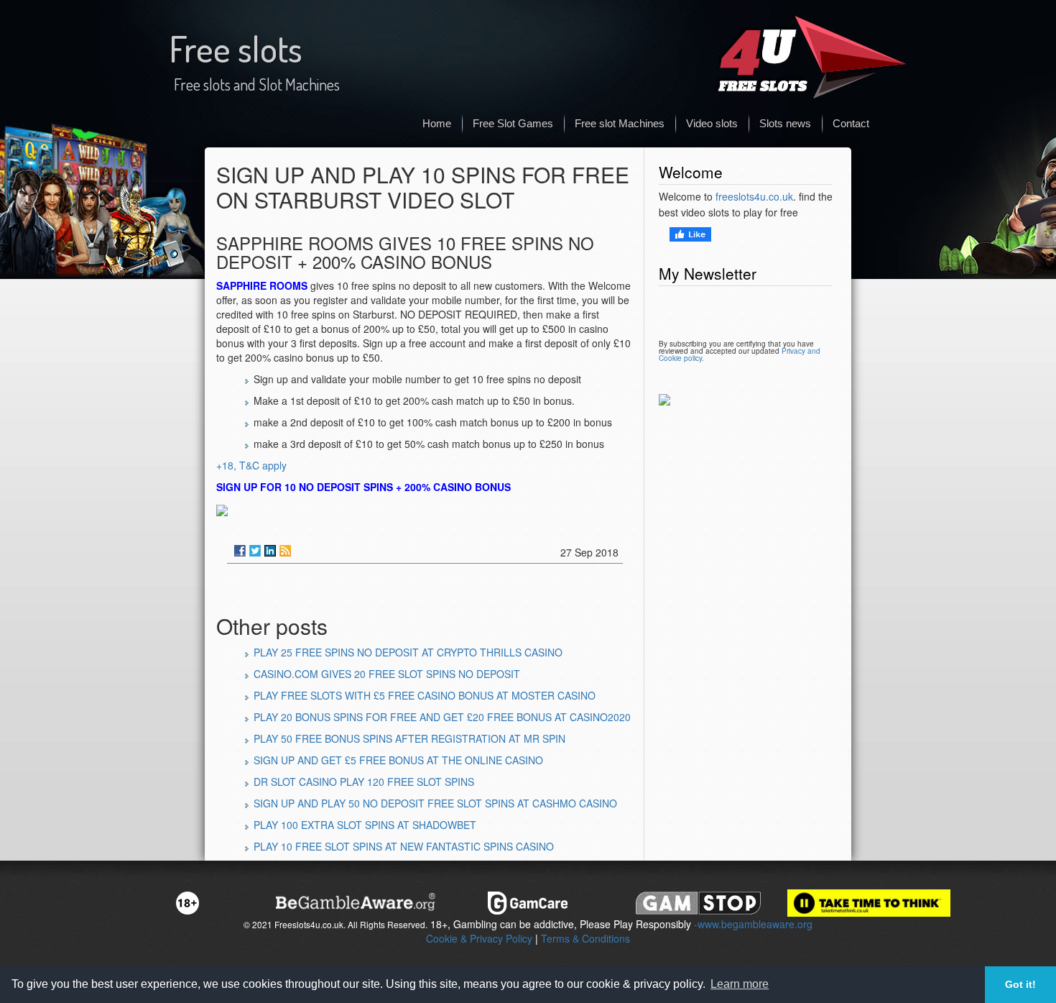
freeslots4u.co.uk (754, 196)
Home (436, 123)
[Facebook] (240, 551)
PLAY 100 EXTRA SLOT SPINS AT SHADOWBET (365, 824)
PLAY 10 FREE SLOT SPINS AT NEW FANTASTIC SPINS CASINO (404, 846)
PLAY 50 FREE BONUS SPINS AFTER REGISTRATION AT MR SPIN (409, 738)
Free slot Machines (619, 123)
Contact (851, 123)
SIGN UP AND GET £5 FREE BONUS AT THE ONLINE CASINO (398, 760)
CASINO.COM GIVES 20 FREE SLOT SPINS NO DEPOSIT (387, 674)
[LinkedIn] (270, 551)
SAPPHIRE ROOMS (261, 285)
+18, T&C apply (251, 465)
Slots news (785, 123)
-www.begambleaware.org (753, 924)
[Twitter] (255, 551)
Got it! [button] (1020, 984)
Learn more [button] (739, 984)
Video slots (712, 123)
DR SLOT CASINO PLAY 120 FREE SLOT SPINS (364, 781)
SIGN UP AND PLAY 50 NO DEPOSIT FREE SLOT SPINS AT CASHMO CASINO (435, 803)
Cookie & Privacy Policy (479, 938)
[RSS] (285, 551)
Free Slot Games (513, 123)
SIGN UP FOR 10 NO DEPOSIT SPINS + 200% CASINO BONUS (363, 487)
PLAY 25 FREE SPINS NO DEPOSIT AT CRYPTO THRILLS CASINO (408, 652)
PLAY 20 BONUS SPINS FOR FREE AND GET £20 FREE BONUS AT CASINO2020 (442, 717)
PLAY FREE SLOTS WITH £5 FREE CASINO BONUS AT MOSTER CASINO (425, 695)
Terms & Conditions (585, 938)
